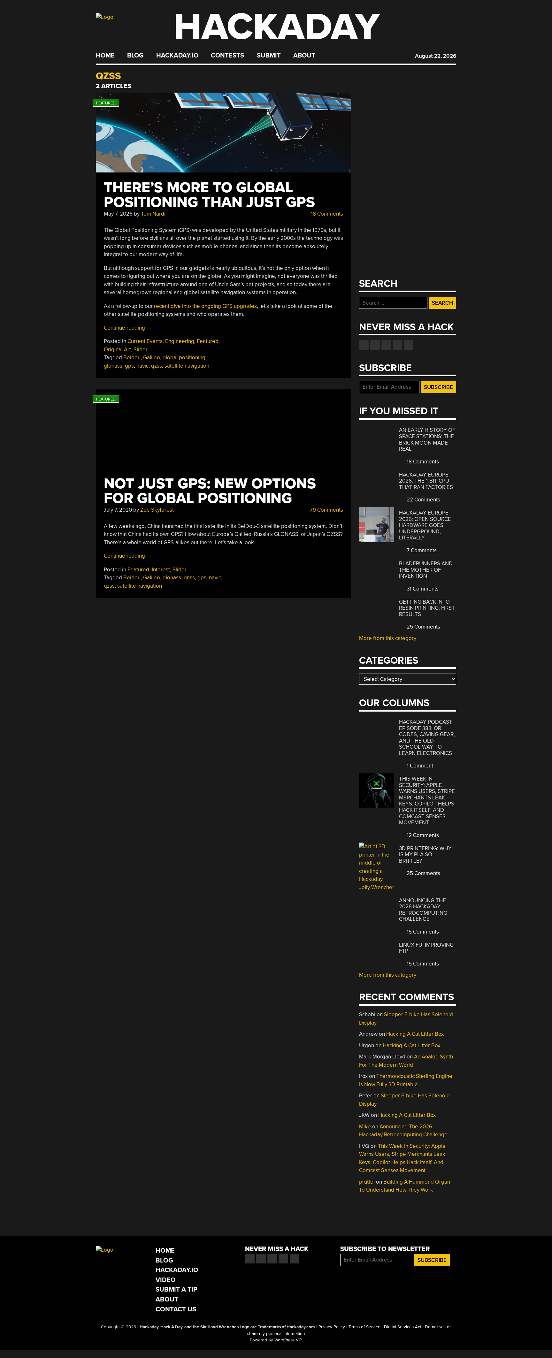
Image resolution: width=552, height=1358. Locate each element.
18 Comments (326, 213)
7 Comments (421, 550)
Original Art (117, 349)
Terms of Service (364, 1327)
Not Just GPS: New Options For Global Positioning (210, 491)
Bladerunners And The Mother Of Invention (426, 569)
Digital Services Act (402, 1327)
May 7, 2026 (118, 213)
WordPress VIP (288, 1340)
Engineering (179, 341)
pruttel (367, 1182)
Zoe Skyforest (157, 510)
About (304, 55)
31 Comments (422, 588)
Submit (269, 55)
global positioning (184, 357)
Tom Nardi (153, 213)
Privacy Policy (331, 1327)
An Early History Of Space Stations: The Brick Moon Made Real (427, 439)
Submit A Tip (176, 1289)
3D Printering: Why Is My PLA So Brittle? (425, 854)
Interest (161, 569)
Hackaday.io (177, 55)
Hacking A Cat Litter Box (415, 1034)
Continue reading (128, 327)
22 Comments (422, 499)
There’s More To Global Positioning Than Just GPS (209, 195)
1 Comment (419, 765)
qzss (156, 365)
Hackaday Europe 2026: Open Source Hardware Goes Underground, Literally (425, 525)
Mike (365, 1126)
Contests (227, 55)
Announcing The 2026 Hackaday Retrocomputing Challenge (423, 910)
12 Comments (422, 835)
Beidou (132, 357)
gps (129, 365)
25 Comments (422, 626)
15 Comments (422, 931)
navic (142, 365)
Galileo (151, 357)
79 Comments (326, 510)
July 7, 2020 (118, 510)
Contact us (408, 345)
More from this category (387, 638)
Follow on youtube (386, 345)
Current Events (145, 341)
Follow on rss (397, 345)
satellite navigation (187, 365)
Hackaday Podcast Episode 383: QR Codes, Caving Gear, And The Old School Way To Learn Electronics (427, 738)
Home (105, 55)
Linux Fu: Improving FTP (426, 948)
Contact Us (176, 1309)
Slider (141, 349)
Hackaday (276, 27)
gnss (189, 577)
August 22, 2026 (435, 56)
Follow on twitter (375, 345)
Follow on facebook (364, 345)
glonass (113, 365)
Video (166, 1280)
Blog (135, 55)
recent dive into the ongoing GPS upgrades (205, 306)
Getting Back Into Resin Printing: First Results (427, 608)
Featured (207, 341)
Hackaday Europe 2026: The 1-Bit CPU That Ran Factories (426, 481)
